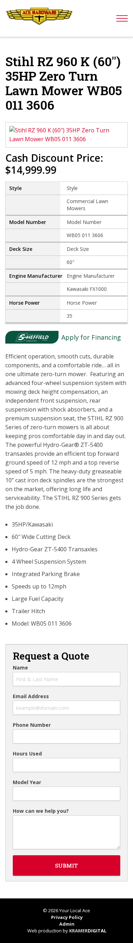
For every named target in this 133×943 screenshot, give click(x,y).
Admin (66, 924)
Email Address (31, 696)
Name (20, 668)
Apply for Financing (91, 337)
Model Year (27, 782)
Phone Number (32, 725)
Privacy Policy (67, 917)
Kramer (87, 930)
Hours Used (27, 754)
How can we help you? (41, 811)
